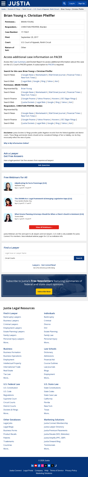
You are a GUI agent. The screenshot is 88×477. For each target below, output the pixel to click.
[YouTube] (35, 465)
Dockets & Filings (10, 409)
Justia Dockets (28, 102)
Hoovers (55, 98)
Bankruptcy (49, 317)
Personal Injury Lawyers (13, 339)
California (48, 398)
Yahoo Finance (43, 98)
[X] (52, 465)
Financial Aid (49, 359)
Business (7, 348)
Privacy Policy (71, 471)
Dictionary (48, 352)
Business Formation (12, 352)
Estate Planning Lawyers (14, 331)
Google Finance (28, 98)
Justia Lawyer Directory (54, 427)
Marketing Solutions (54, 419)
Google (36, 81)
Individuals (49, 313)
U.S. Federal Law (11, 384)
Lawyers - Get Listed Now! (44, 265)
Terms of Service (57, 471)
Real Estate (8, 370)
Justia (47, 460)
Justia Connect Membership (56, 423)
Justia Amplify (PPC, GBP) (54, 437)
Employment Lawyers (12, 328)
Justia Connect (15, 471)
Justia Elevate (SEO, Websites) (56, 434)
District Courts (9, 406)
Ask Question (44, 165)
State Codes (49, 391)
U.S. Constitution (10, 388)
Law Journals (49, 367)
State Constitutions (52, 388)
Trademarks (8, 441)
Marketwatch (41, 75)
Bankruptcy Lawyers (12, 317)
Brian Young (26, 88)
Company (39, 471)
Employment (8, 359)
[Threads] (45, 465)
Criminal (47, 320)
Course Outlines (51, 363)
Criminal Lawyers (10, 324)
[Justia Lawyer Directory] (55, 465)
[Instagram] (42, 465)
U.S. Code (7, 391)
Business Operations (12, 356)
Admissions (49, 356)
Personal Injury (50, 339)
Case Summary (19, 62)
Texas (46, 409)
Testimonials (49, 445)
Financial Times (73, 75)
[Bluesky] (49, 465)
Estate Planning (51, 331)
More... (6, 342)
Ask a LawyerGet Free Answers (13, 155)
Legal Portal (28, 471)
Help (46, 471)
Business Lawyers (11, 320)
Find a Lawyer (11, 247)
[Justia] (19, 3)
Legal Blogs (8, 427)
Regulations (8, 395)
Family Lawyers (9, 335)
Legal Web (26, 81)
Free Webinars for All (15, 177)
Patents (6, 437)
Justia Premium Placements (55, 430)
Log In (72, 3)
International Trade (11, 367)
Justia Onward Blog (52, 441)
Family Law (48, 335)
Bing (43, 81)
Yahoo (50, 81)
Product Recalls (9, 434)
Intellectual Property (12, 363)
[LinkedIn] (32, 465)
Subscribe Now (44, 291)
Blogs (46, 370)
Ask (56, 81)
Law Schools (50, 348)
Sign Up (81, 3)
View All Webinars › (44, 227)
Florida (47, 402)
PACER (51, 64)
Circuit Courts (9, 402)
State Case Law (50, 395)
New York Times (28, 77)
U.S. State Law (51, 384)
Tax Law (7, 374)
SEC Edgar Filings (68, 98)
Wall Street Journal (57, 75)
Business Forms (10, 430)
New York (48, 406)
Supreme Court (10, 398)
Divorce (47, 324)
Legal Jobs (7, 423)
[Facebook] (39, 465)
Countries (7, 445)
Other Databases (12, 419)
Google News (28, 75)
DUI (45, 328)
